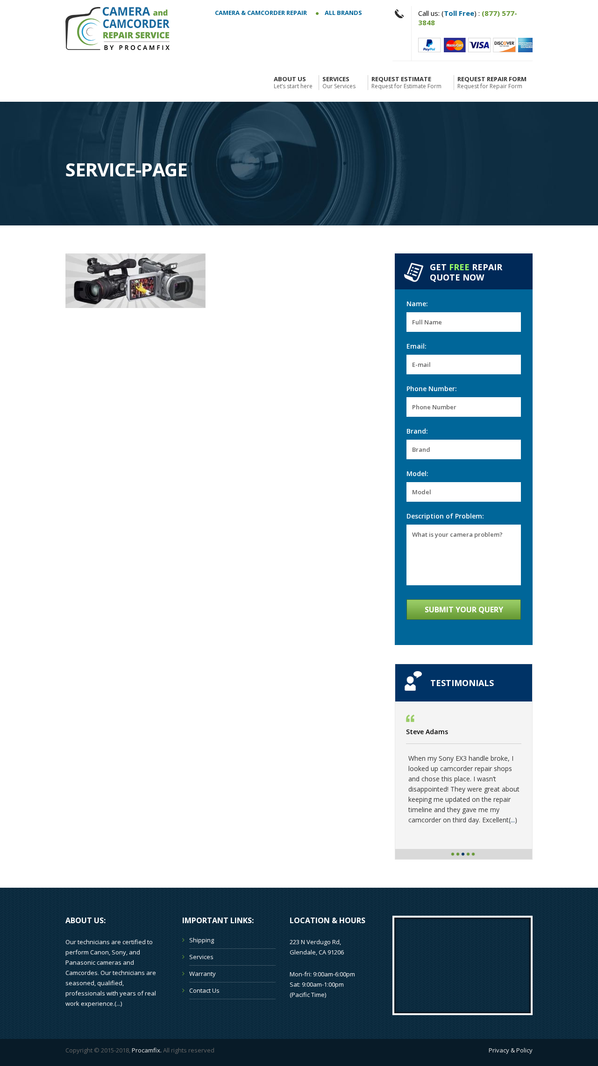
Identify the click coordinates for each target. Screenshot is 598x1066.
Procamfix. (147, 1050)
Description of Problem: (445, 516)
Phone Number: (431, 388)
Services (339, 82)
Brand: (417, 431)
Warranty (202, 973)
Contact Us (204, 990)
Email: (416, 346)
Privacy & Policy (511, 1050)
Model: (417, 473)
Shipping (201, 940)
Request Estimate (406, 82)
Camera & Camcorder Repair (261, 12)
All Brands (342, 12)
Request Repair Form (492, 82)
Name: (417, 303)
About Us (293, 82)
